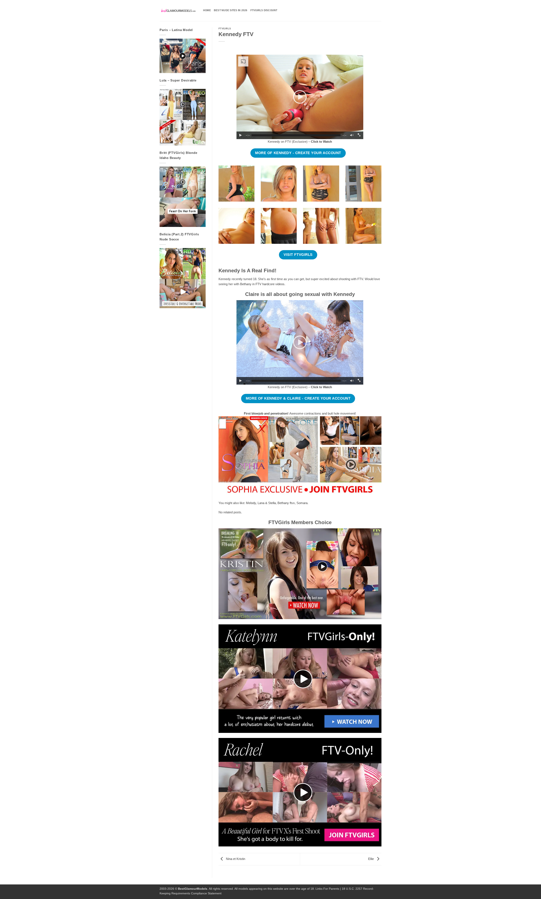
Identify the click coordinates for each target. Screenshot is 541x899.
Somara (301, 503)
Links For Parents (327, 888)
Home (207, 10)
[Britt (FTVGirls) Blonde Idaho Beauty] (183, 197)
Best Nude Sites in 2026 (230, 10)
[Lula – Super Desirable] (183, 117)
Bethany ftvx (286, 503)
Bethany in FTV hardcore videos (262, 284)
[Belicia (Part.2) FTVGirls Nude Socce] (183, 278)
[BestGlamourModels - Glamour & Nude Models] (178, 10)
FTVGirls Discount (263, 10)
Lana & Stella (267, 503)
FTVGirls (225, 28)
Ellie (371, 859)
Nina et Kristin (235, 859)
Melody (251, 503)
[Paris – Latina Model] (183, 56)
